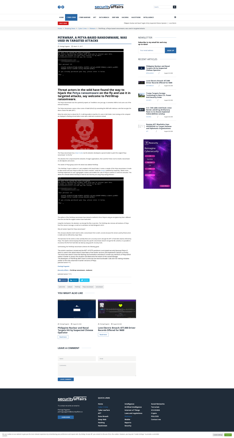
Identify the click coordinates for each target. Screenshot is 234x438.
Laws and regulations (133, 413)
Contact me (156, 419)
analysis (103, 170)
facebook (64, 280)
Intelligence (148, 17)
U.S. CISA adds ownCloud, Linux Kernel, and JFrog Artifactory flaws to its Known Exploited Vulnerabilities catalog (159, 111)
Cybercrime (62, 287)
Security (148, 100)
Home (61, 17)
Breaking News (70, 28)
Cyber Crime (71, 17)
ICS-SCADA (155, 410)
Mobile (127, 419)
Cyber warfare (84, 17)
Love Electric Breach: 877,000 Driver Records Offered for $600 (116, 329)
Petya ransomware (85, 93)
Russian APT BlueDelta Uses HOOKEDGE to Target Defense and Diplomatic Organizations (158, 126)
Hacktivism (135, 17)
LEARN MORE (66, 417)
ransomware (99, 287)
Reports (128, 422)
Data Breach (104, 17)
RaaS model (79, 153)
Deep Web (115, 17)
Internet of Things (132, 410)
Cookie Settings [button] (218, 435)
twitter (86, 280)
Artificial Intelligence (133, 407)
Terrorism (155, 407)
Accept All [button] (228, 435)
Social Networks (158, 404)
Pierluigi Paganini (65, 46)
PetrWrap (77, 287)
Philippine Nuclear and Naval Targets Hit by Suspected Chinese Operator (139, 23)
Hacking (125, 17)
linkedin (74, 280)
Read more (63, 337)
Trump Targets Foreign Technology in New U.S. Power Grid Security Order (158, 95)
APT (94, 17)
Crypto (154, 413)
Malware (93, 28)
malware (70, 287)
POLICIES (155, 416)
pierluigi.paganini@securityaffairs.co (70, 412)
